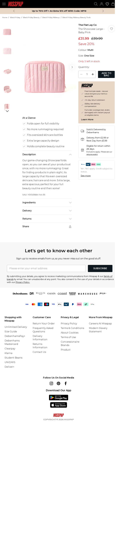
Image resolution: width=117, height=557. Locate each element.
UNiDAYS (10, 362)
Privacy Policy (69, 323)
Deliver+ (9, 367)
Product (65, 349)
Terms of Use (68, 337)
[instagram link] (51, 383)
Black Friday (15, 17)
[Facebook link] (65, 383)
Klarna (8, 353)
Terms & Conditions (72, 328)
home (4, 17)
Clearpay (10, 348)
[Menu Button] (4, 4)
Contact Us (39, 352)
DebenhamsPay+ (15, 336)
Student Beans (13, 357)
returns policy (92, 154)
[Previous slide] (14, 11)
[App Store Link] (58, 401)
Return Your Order (44, 323)
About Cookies (69, 332)
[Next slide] (103, 11)
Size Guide (11, 331)
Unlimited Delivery (16, 327)
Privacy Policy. (23, 282)
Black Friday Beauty (31, 17)
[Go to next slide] (72, 67)
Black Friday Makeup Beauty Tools (76, 17)
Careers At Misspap (100, 323)
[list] (45, 67)
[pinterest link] (58, 383)
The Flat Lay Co (87, 25)
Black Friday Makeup (51, 17)
